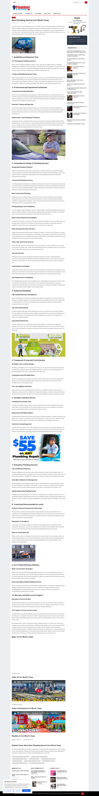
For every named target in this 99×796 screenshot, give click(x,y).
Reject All (18, 790)
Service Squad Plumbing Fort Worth (19, 763)
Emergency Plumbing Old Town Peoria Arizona (62, 778)
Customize (9, 790)
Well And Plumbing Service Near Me (37, 763)
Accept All (26, 790)
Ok (82, 793)
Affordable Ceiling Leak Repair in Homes (76, 123)
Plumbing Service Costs (34, 758)
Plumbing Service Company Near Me (19, 758)
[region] (17, 786)
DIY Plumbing (38, 13)
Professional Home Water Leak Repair (20, 770)
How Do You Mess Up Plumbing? (42, 782)
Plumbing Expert (15, 22)
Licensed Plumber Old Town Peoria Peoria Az (62, 771)
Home (14, 2)
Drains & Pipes (57, 13)
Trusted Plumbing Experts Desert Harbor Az (62, 785)
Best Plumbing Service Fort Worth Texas (20, 756)
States (13, 17)
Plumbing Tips (28, 13)
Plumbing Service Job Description (48, 758)
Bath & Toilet (47, 13)
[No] (97, 793)
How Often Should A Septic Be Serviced (39, 756)
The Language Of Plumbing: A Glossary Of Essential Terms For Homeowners (38, 772)
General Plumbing (17, 13)
